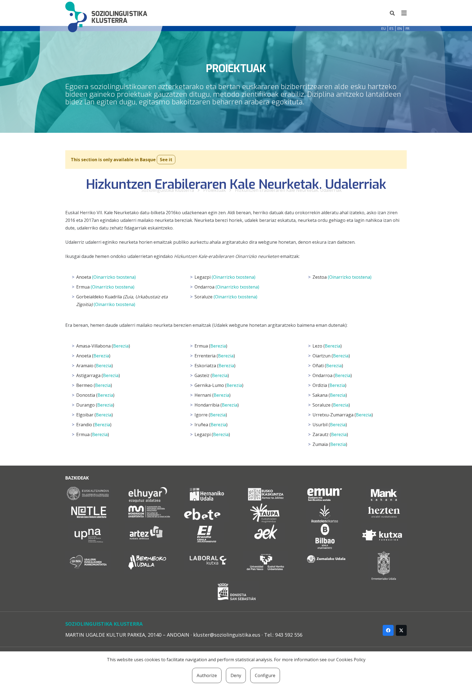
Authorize (207, 675)
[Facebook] (388, 630)
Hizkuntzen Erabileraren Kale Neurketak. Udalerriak (288, 190)
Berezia (121, 346)
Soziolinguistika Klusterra (167, 190)
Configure (265, 675)
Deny (236, 675)
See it (166, 160)
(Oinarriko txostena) (114, 304)
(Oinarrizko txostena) (114, 277)
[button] (392, 13)
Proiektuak (214, 190)
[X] (401, 630)
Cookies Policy (350, 660)
